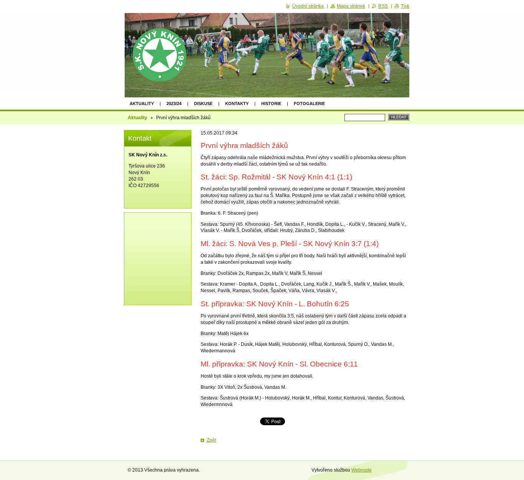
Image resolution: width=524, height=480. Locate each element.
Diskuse (203, 103)
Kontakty (237, 103)
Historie (271, 103)
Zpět (211, 440)
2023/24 (173, 103)
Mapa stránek (351, 6)
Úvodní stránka (308, 6)
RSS (383, 6)
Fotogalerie (309, 103)
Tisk (405, 6)
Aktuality (142, 103)
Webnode (361, 470)
